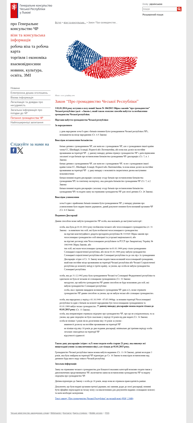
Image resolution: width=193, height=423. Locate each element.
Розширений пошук (152, 15)
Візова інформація (22, 97)
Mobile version (96, 413)
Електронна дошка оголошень (29, 92)
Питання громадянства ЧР (27, 117)
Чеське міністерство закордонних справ (30, 413)
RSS (107, 413)
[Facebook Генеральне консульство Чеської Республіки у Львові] (14, 148)
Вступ (58, 22)
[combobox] (159, 9)
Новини (15, 88)
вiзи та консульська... (75, 22)
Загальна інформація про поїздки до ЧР (26, 111)
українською (155, 4)
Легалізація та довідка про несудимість (27, 103)
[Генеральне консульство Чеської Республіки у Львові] (31, 4)
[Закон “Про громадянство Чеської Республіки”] (105, 28)
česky (145, 4)
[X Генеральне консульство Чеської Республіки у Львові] (20, 148)
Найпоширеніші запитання (27, 122)
